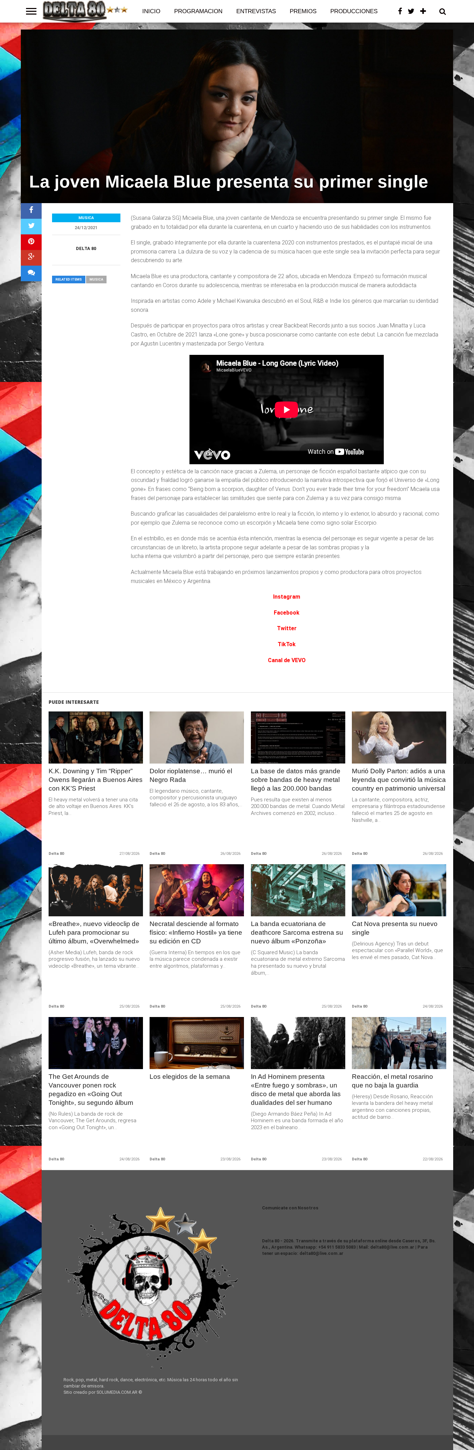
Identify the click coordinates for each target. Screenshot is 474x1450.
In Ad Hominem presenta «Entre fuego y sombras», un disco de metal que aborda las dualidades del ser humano (296, 1089)
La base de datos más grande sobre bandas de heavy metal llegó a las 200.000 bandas (295, 779)
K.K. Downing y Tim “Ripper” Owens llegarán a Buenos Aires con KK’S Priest (96, 779)
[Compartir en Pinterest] (31, 242)
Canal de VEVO (287, 660)
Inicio (151, 11)
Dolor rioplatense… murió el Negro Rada (191, 775)
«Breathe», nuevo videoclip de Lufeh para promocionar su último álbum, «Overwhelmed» (94, 932)
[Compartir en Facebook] (31, 211)
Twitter (287, 628)
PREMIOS (303, 11)
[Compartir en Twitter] (31, 226)
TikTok (287, 644)
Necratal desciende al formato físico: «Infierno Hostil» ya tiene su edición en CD (196, 932)
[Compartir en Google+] (31, 258)
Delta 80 (86, 248)
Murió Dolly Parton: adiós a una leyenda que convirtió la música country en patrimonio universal (399, 779)
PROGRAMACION (198, 11)
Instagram (286, 596)
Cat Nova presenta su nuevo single (395, 928)
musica (96, 279)
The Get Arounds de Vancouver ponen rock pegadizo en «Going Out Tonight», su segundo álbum (91, 1089)
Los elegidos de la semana (190, 1076)
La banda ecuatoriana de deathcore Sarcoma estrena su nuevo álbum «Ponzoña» (297, 932)
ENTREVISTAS (256, 11)
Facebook (286, 612)
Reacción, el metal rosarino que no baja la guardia (392, 1081)
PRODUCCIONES (354, 11)
